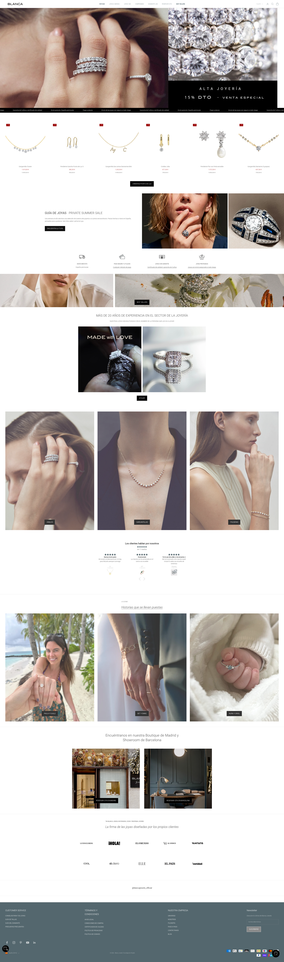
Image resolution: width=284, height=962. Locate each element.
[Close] (160, 446)
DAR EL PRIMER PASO (142, 514)
